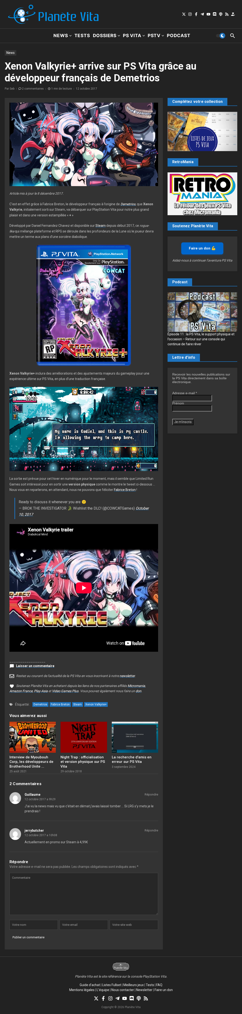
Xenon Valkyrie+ (96, 704)
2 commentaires (33, 88)
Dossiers (105, 35)
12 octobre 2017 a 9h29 (40, 799)
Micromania (136, 686)
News (60, 35)
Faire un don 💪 (202, 248)
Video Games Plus (65, 691)
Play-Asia (41, 691)
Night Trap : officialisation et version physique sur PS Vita (82, 762)
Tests (82, 35)
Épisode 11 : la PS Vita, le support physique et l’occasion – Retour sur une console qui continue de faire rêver (201, 339)
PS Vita (132, 35)
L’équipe (103, 990)
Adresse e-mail (184, 393)
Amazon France (21, 691)
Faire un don (164, 990)
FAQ (159, 985)
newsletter (127, 676)
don (138, 691)
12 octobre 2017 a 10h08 (41, 835)
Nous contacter (122, 990)
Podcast (178, 35)
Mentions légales (82, 990)
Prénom (178, 403)
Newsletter (144, 990)
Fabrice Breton (125, 490)
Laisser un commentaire (35, 666)
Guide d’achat (90, 985)
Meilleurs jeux (133, 985)
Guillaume (32, 794)
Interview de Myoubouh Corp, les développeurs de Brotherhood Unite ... (31, 762)
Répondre (151, 794)
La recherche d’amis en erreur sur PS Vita (131, 759)
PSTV (154, 35)
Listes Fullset (111, 985)
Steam (100, 225)
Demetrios (128, 204)
